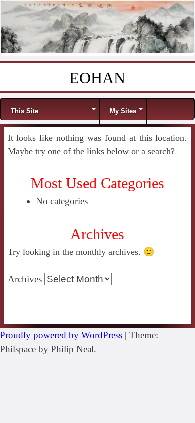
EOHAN (98, 78)
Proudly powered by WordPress (61, 335)
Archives (25, 279)
